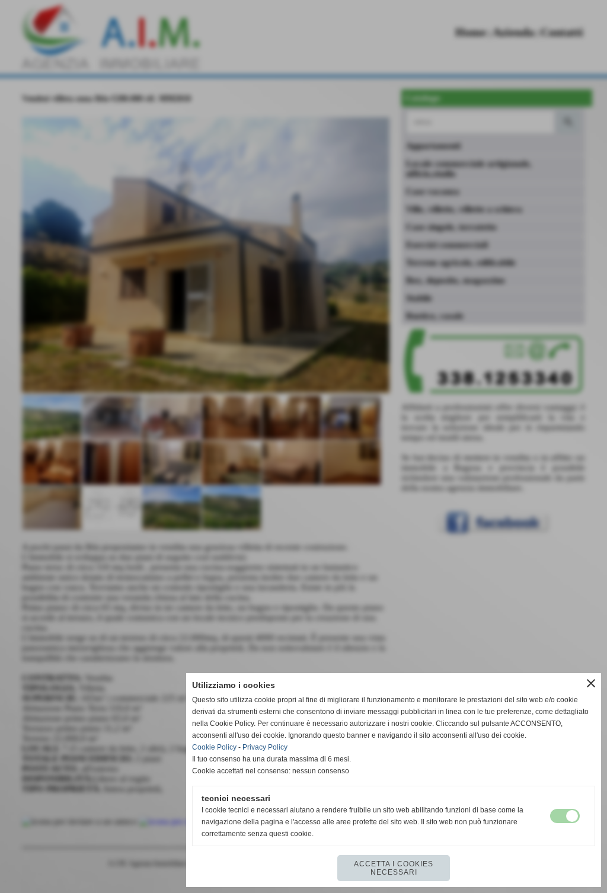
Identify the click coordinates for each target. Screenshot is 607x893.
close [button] (591, 683)
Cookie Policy (214, 747)
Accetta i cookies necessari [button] (393, 868)
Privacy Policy (264, 747)
